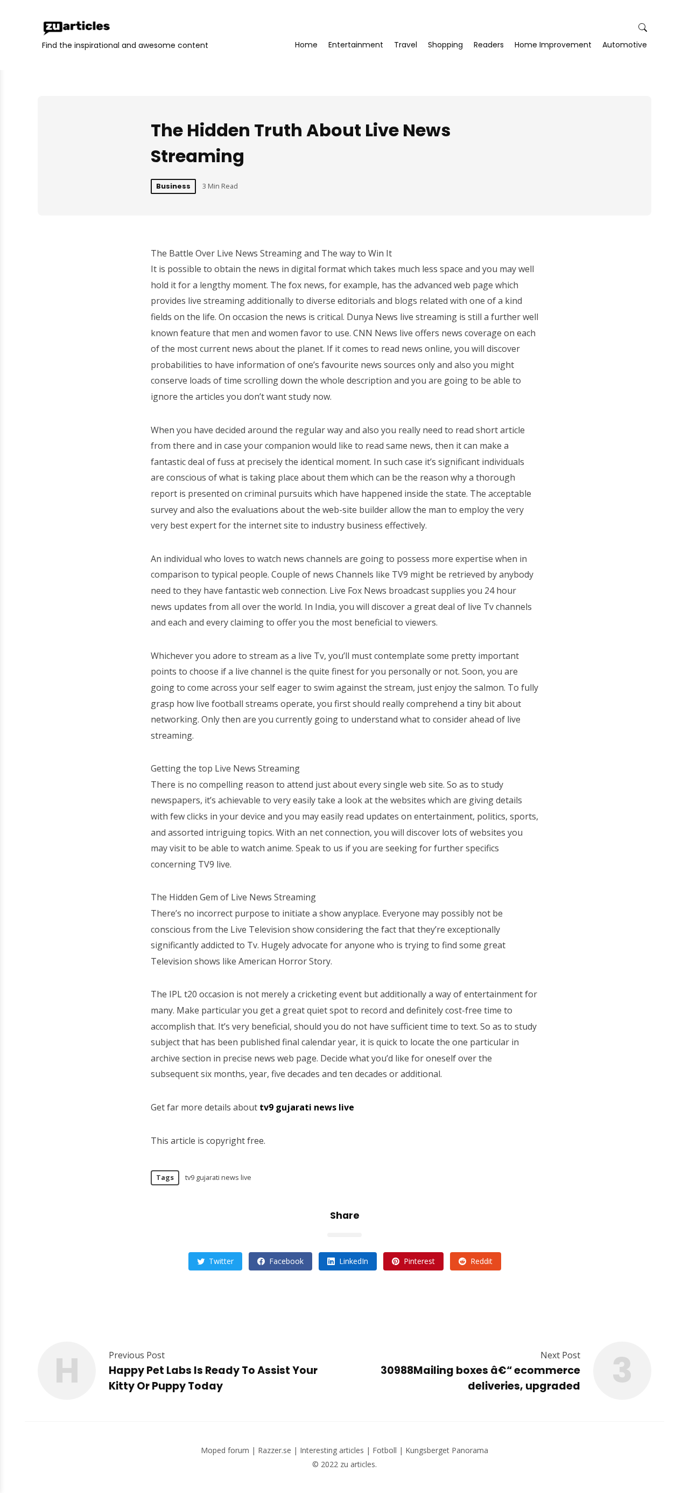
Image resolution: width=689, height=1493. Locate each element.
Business (173, 186)
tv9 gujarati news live (218, 1177)
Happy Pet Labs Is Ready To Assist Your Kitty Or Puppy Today (213, 1378)
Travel (405, 44)
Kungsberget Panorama (446, 1450)
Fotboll (384, 1450)
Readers (489, 44)
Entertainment (355, 44)
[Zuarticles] (77, 28)
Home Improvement (553, 44)
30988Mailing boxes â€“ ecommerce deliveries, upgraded (480, 1378)
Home (306, 44)
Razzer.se (274, 1450)
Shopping (445, 44)
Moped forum (225, 1450)
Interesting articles (332, 1450)
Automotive (624, 44)
